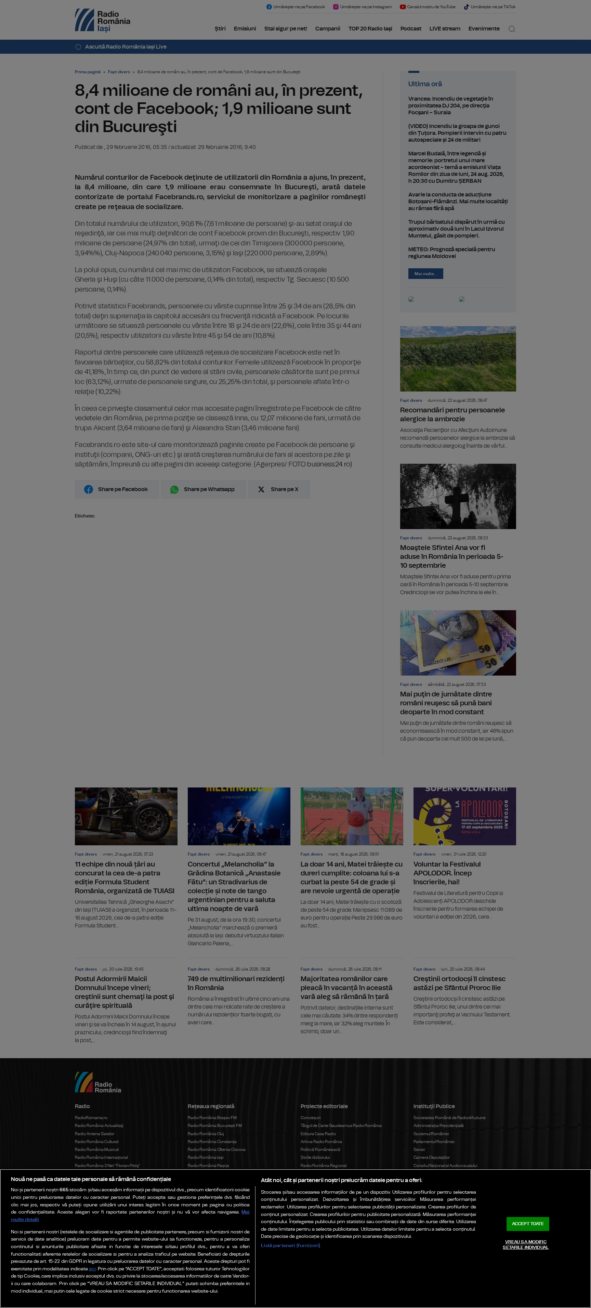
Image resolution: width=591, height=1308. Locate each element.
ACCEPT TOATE (528, 1224)
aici (92, 1269)
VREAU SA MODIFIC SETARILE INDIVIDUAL (525, 1245)
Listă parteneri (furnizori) (290, 1245)
